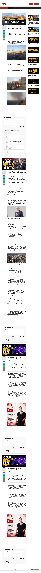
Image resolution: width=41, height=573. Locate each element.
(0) (12, 143)
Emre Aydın (10, 431)
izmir (9, 110)
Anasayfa (12, 569)
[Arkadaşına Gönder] (4, 36)
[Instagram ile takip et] (36, 569)
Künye (15, 569)
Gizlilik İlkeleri (21, 569)
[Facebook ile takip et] (32, 569)
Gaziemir (10, 322)
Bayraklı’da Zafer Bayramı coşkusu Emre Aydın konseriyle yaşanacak (20, 8)
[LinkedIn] (4, 33)
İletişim (18, 569)
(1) (12, 148)
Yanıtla (10, 143)
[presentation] (5, 7)
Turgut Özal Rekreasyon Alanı (13, 432)
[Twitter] (4, 32)
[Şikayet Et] (22, 138)
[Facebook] (4, 30)
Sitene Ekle (25, 569)
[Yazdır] (4, 37)
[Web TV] (36, 0)
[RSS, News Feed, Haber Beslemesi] (38, 569)
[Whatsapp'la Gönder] (4, 35)
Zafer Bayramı (11, 541)
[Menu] (30, 4)
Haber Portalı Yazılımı (6, 571)
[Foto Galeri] (38, 0)
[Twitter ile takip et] (34, 569)
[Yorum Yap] (4, 39)
